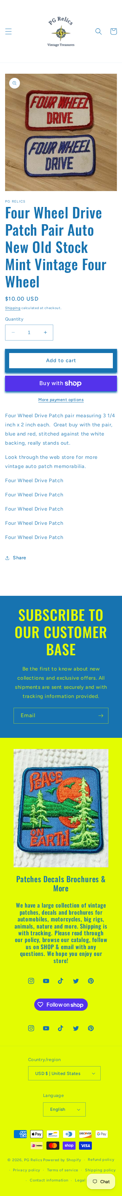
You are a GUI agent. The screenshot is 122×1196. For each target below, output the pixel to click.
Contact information (49, 1180)
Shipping (13, 308)
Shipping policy (100, 1170)
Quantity (14, 319)
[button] (8, 31)
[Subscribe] (100, 716)
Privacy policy (26, 1170)
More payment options (61, 399)
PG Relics (33, 1160)
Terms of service (62, 1170)
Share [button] (19, 558)
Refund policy (101, 1159)
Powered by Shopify (62, 1160)
